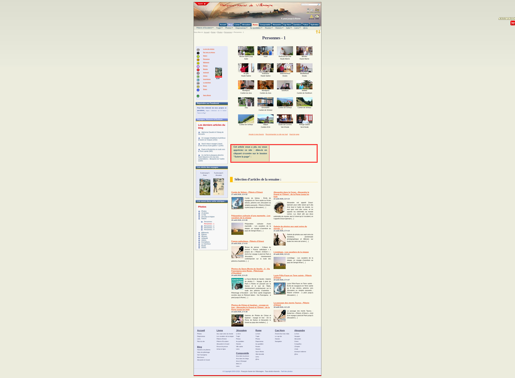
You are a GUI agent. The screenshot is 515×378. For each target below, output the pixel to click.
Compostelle (242, 353)
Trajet (218, 28)
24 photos (205, 213)
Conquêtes (297, 344)
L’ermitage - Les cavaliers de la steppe (291, 252)
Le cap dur (278, 336)
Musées (205, 69)
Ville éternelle (259, 354)
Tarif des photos (287, 371)
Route (205, 86)
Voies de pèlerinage (203, 352)
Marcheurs (200, 357)
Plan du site (201, 341)
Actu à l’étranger (241, 361)
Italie (288, 28)
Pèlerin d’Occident (204, 28)
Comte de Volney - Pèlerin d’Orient (247, 192)
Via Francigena (202, 355)
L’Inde (296, 349)
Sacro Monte (207, 95)
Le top (203, 215)
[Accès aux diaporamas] (317, 10)
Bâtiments (206, 62)
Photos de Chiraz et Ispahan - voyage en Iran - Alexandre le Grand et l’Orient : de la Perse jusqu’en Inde (250, 307)
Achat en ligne (221, 349)
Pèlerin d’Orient (222, 339)
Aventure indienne (300, 351)
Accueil (206, 32)
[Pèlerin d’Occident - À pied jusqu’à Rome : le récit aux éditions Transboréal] (205, 186)
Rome (213, 32)
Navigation (278, 341)
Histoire (278, 28)
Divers (205, 89)
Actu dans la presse (242, 356)
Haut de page (294, 134)
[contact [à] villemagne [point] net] (317, 17)
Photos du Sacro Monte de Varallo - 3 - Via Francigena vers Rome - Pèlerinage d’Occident (250, 271)
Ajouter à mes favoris (256, 134)
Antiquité (206, 72)
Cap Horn (280, 330)
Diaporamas (241, 28)
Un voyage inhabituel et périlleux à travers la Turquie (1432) (211, 139)
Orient (296, 341)
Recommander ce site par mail (277, 134)
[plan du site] (311, 17)
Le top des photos (208, 49)
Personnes (228, 32)
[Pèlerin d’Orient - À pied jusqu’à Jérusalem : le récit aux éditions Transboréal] (218, 186)
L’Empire (297, 346)
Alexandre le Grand (203, 360)
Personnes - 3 (209, 227)
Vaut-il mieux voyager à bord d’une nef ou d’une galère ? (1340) (210, 144)
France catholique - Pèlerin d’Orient (247, 241)
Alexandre (299, 330)
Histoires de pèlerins (203, 350)
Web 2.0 (238, 363)
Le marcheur (207, 82)
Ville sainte (239, 346)
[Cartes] (308, 10)
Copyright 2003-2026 (232, 371)
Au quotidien (255, 28)
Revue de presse (222, 346)
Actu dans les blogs (242, 358)
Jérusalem (241, 330)
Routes (268, 28)
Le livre (238, 334)
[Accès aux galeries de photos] (312, 10)
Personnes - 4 (209, 229)
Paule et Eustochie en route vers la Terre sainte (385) (211, 150)
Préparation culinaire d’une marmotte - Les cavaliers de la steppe (250, 217)
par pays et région (208, 216)
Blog (199, 347)
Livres (220, 330)
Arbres (205, 76)
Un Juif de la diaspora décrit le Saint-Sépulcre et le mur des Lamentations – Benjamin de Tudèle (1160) (211, 158)
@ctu (305, 28)
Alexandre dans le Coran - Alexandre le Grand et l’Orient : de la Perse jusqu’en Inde (291, 194)
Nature (205, 55)
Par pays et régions (209, 52)
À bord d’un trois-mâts (282, 334)
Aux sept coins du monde (225, 334)
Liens (296, 28)
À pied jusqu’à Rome (290, 19)
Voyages (297, 336)
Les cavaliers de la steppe (225, 336)
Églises (205, 66)
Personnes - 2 (209, 226)
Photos (228, 28)
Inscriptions (207, 79)
